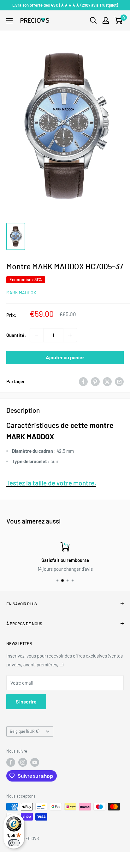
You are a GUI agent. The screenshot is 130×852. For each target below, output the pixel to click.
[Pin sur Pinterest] (95, 381)
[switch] (14, 842)
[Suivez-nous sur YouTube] (34, 762)
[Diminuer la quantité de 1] (36, 335)
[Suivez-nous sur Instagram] (22, 762)
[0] (118, 20)
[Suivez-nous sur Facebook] (10, 762)
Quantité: (16, 335)
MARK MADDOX (21, 292)
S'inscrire (26, 701)
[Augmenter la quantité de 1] (70, 335)
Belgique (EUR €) (24, 731)
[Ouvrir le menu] (9, 20)
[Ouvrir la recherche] (93, 20)
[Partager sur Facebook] (83, 381)
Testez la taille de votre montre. (51, 483)
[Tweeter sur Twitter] (107, 381)
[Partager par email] (119, 381)
